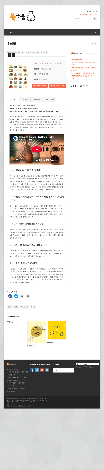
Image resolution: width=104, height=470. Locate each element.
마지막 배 (30, 346)
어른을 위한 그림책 (41, 52)
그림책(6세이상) (29, 52)
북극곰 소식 (77, 53)
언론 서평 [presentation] (24, 99)
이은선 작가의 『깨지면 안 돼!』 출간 (83, 73)
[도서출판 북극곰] (23, 16)
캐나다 (33, 307)
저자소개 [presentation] (37, 99)
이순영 (16, 307)
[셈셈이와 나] (56, 330)
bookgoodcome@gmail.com (88, 14)
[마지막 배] (36, 332)
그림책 (10, 307)
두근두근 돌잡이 (76, 59)
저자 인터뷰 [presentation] (50, 99)
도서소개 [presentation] (13, 99)
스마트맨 (10, 322)
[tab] (12, 99)
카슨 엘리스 (24, 307)
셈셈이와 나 (51, 342)
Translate (91, 367)
